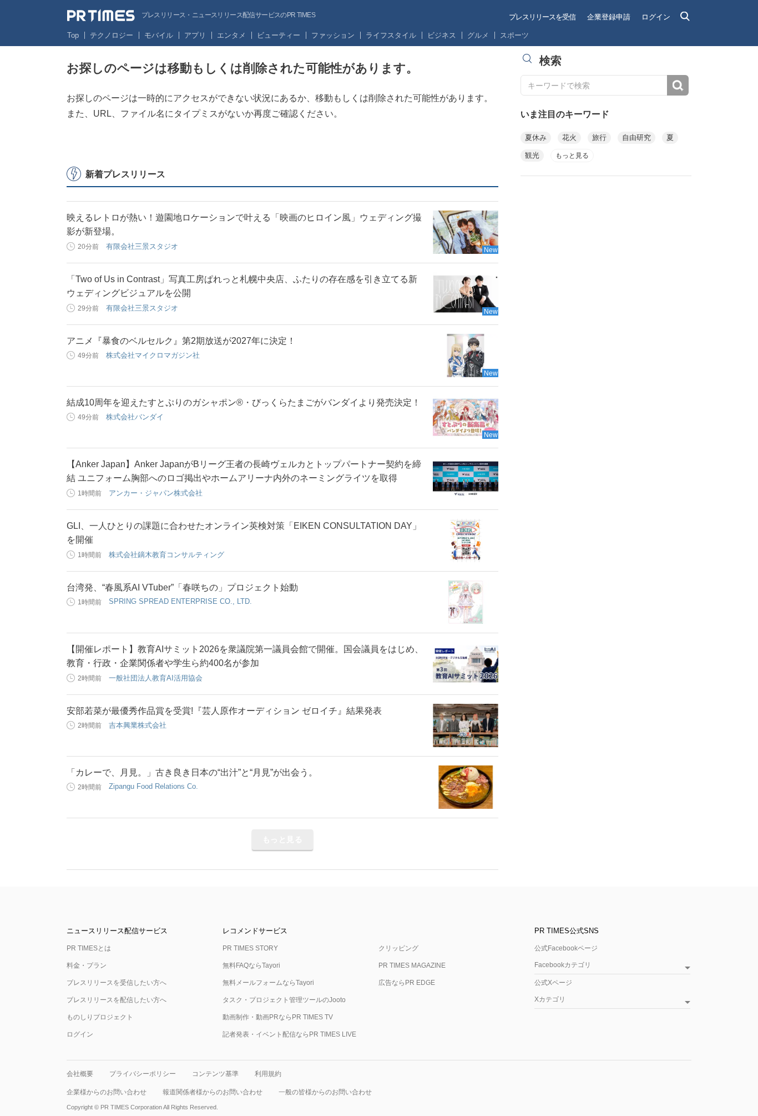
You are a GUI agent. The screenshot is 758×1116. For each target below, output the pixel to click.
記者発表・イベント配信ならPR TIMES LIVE (289, 1034)
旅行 (599, 137)
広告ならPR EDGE (406, 983)
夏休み (536, 137)
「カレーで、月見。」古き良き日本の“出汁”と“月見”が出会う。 (192, 772)
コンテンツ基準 (215, 1074)
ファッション (333, 35)
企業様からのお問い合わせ (106, 1092)
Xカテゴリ (549, 999)
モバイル (158, 35)
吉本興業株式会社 (137, 725)
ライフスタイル (391, 35)
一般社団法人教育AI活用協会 (156, 678)
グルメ (478, 35)
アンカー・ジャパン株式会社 (156, 493)
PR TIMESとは (89, 948)
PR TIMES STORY (250, 948)
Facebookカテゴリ (562, 965)
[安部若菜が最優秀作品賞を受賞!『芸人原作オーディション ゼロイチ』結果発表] (465, 725)
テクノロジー (111, 35)
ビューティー (278, 35)
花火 (569, 137)
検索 (678, 85)
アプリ (195, 35)
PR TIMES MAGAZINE (412, 965)
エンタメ (231, 35)
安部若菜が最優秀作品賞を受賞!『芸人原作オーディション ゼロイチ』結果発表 (224, 710)
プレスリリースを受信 (542, 17)
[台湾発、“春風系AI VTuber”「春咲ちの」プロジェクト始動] (465, 602)
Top (73, 35)
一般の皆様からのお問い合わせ (325, 1092)
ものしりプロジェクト (100, 1017)
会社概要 (80, 1074)
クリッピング (398, 948)
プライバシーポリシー (142, 1074)
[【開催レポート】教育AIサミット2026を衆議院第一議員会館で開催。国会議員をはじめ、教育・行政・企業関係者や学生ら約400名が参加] (465, 663)
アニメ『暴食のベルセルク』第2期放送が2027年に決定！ (181, 341)
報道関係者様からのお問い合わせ (212, 1092)
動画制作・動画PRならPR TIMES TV (278, 1017)
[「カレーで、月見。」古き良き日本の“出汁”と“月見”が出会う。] (465, 787)
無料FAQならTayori (251, 965)
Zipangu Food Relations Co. (153, 786)
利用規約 (268, 1074)
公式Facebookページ (566, 948)
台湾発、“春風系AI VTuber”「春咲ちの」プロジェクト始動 (182, 587)
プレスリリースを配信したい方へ (116, 1000)
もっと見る (282, 839)
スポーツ (514, 35)
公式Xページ (553, 983)
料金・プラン (87, 965)
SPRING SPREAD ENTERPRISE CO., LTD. (180, 601)
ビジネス (441, 35)
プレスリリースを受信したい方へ (116, 983)
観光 (532, 155)
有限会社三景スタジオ (142, 246)
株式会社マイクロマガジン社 (153, 355)
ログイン (655, 17)
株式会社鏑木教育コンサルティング (166, 555)
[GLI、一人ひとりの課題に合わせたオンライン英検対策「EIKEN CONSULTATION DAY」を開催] (465, 540)
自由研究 (636, 137)
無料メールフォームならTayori (268, 983)
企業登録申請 (608, 17)
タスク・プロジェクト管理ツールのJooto (284, 1000)
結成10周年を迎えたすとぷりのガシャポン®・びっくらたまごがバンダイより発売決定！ (244, 402)
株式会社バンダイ (135, 417)
